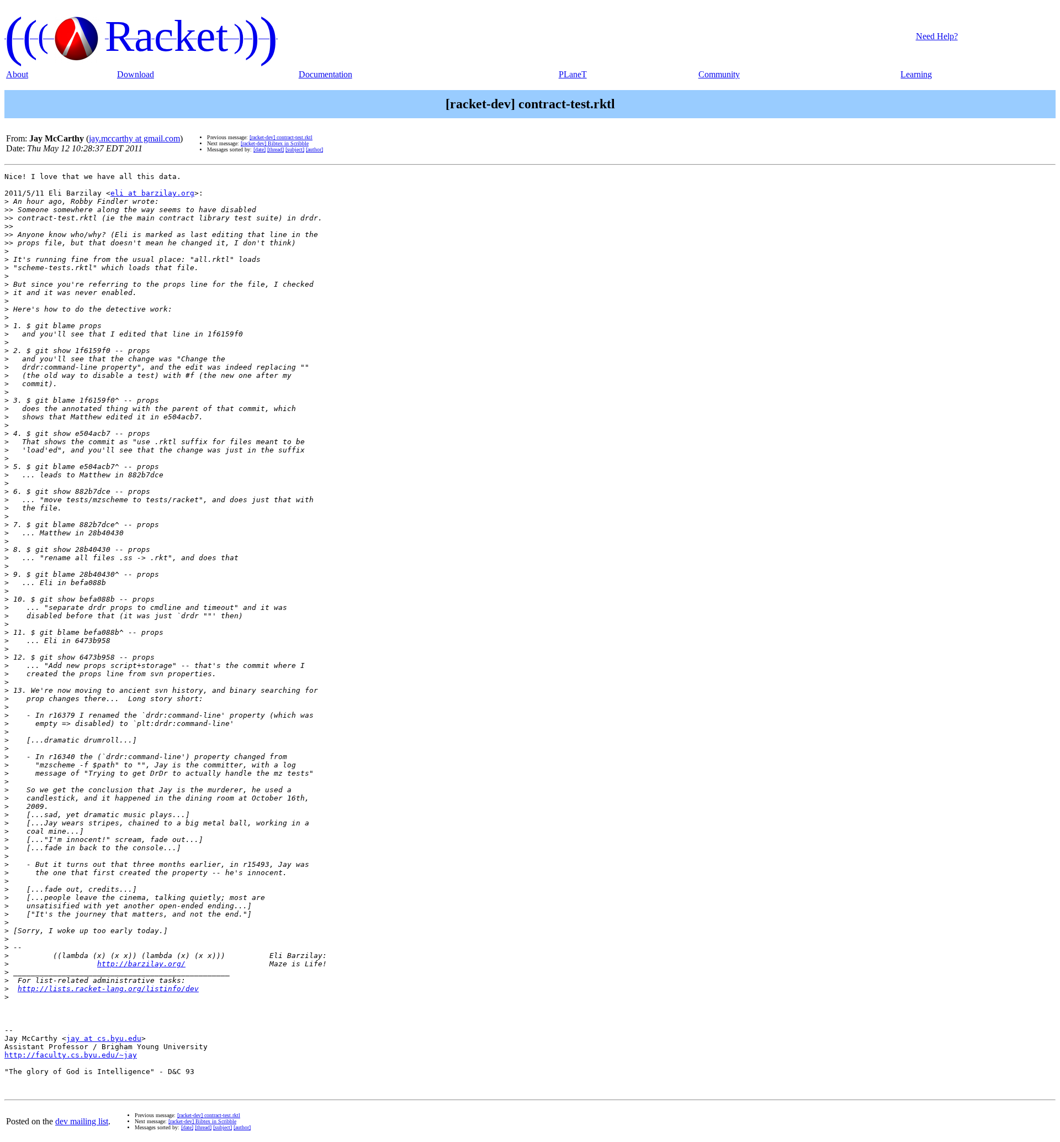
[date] (259, 149)
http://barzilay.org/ (141, 964)
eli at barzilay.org (152, 193)
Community (719, 74)
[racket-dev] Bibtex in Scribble (275, 143)
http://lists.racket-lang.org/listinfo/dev (108, 989)
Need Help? (937, 36)
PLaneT (573, 74)
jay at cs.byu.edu (103, 1038)
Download (135, 74)
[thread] (275, 149)
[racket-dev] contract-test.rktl (281, 137)
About (17, 74)
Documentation (325, 74)
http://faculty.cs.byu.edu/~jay (70, 1055)
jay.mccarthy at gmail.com (134, 138)
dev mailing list (81, 1121)
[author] (314, 149)
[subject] (294, 149)
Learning (916, 74)
